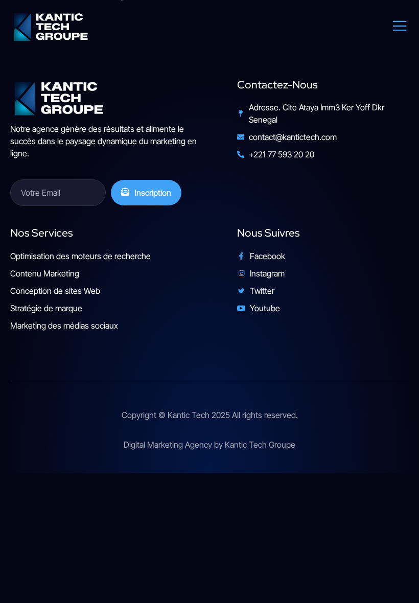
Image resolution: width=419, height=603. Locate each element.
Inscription (152, 193)
